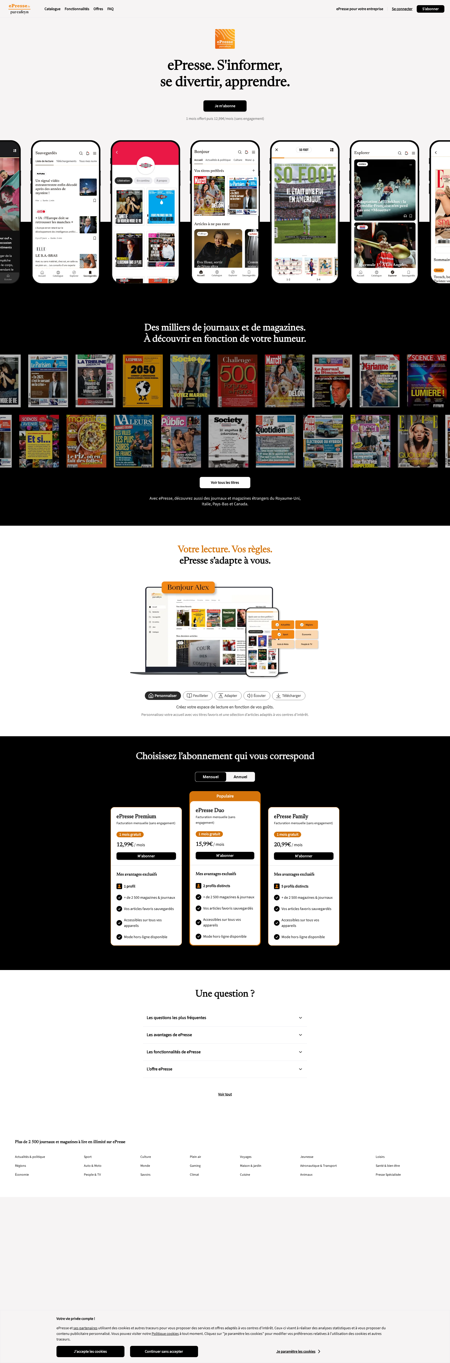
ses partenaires (85, 1328)
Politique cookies (165, 1333)
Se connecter (402, 8)
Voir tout (225, 1094)
